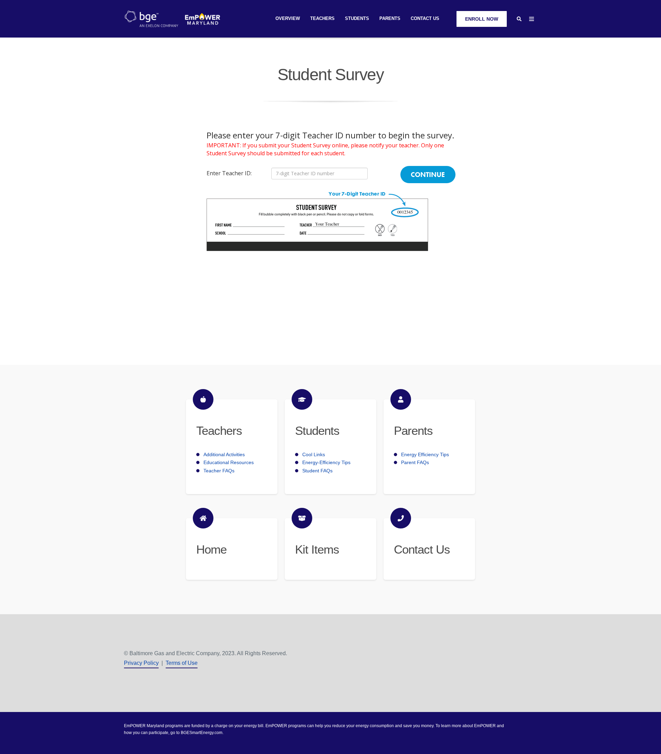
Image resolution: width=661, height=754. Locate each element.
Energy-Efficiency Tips (326, 462)
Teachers (219, 430)
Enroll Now (481, 19)
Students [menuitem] (357, 18)
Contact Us (422, 549)
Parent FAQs (415, 462)
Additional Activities (224, 454)
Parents (413, 430)
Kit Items (317, 549)
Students (317, 430)
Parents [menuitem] (389, 18)
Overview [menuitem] (287, 18)
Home (211, 549)
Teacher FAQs (218, 470)
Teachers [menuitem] (322, 18)
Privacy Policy (141, 663)
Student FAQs (317, 470)
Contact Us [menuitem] (425, 18)
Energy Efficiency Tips (425, 454)
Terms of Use (182, 663)
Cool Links (313, 454)
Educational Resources (228, 462)
